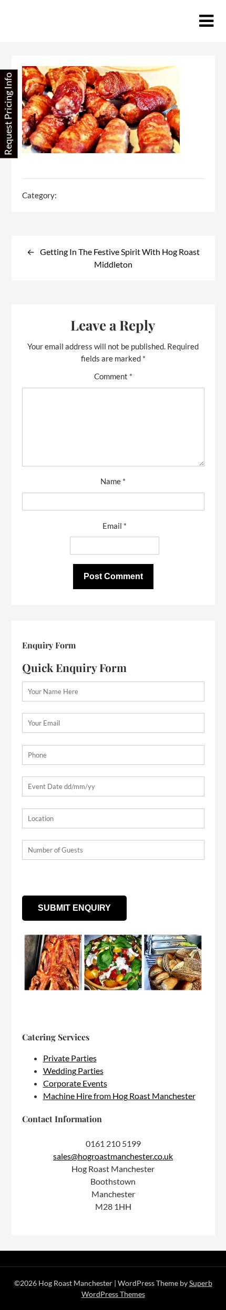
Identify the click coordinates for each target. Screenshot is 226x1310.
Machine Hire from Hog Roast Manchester (119, 1096)
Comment (113, 376)
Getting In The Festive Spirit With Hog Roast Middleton (120, 258)
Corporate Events (75, 1083)
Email (114, 525)
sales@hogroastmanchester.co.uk (113, 1156)
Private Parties (70, 1058)
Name (113, 481)
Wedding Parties (73, 1070)
